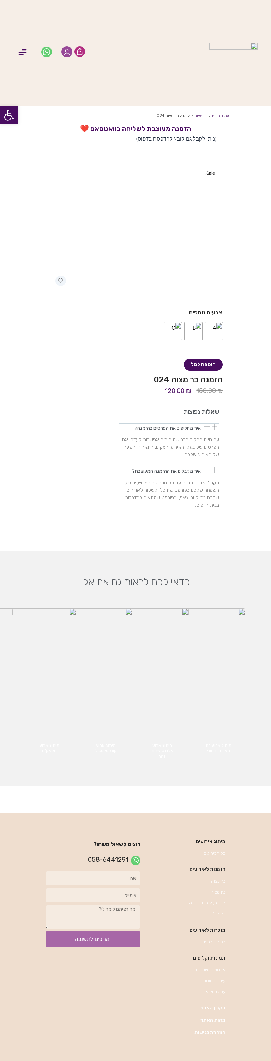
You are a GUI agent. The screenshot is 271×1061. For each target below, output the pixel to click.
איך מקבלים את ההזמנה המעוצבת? (166, 471)
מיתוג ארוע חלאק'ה (49, 748)
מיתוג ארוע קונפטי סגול (106, 748)
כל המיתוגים (214, 853)
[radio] (214, 331)
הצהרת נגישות (209, 1033)
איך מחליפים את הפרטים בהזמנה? (167, 428)
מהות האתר (212, 1020)
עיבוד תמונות (214, 980)
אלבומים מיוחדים (210, 969)
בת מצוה (218, 892)
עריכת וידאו (215, 991)
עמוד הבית (220, 115)
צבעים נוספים (205, 312)
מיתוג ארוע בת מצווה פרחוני (218, 748)
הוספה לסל (203, 364)
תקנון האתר (212, 1008)
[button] (22, 53)
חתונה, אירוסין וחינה (207, 903)
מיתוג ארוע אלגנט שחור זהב (162, 751)
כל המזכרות (214, 941)
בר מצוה (201, 115)
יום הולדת (216, 914)
